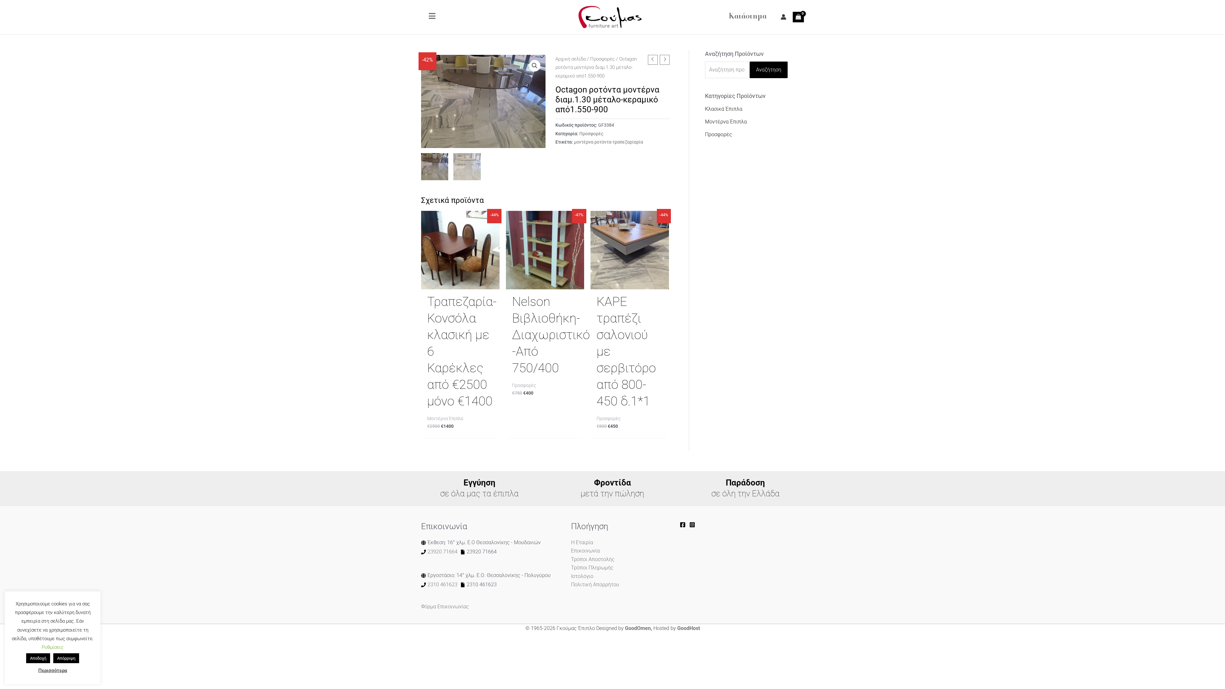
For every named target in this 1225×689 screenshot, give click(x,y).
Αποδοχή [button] (38, 658)
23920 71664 (442, 552)
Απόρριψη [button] (66, 658)
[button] (534, 65)
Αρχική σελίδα (570, 59)
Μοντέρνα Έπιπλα (726, 122)
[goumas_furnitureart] (692, 525)
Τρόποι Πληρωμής (592, 568)
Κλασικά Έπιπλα (723, 109)
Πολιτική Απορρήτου (595, 585)
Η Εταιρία (582, 542)
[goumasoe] (683, 525)
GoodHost (688, 628)
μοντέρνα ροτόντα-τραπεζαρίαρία (608, 142)
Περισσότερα (52, 670)
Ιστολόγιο (582, 576)
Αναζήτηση (768, 70)
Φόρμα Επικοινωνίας (445, 607)
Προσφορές (602, 59)
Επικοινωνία (585, 551)
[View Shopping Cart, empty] (798, 17)
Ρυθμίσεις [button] (52, 647)
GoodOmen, (638, 628)
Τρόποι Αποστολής (593, 559)
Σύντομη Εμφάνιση (460, 283)
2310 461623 (442, 585)
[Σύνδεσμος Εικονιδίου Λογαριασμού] (783, 17)
